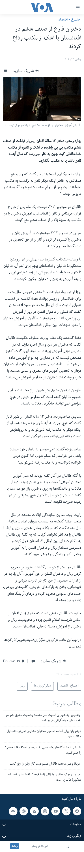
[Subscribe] (13, 811)
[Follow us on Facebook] (77, 811)
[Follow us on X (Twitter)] (66, 811)
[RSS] (34, 811)
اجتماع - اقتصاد (69, 20)
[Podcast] (23, 811)
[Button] (26, 70)
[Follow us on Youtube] (55, 811)
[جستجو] (67, 846)
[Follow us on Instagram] (45, 811)
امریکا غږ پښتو (40, 846)
